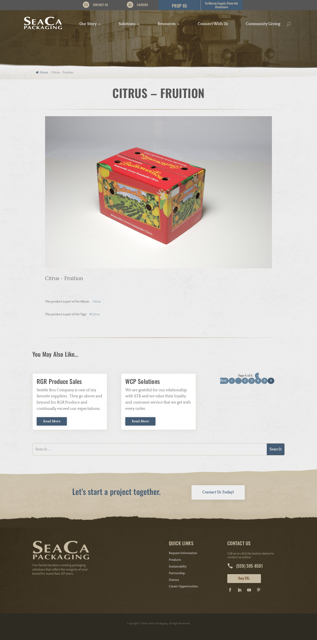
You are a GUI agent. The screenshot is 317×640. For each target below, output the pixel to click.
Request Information (183, 553)
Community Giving (263, 24)
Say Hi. (244, 578)
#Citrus (94, 314)
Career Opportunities (183, 586)
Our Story (88, 24)
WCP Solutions (142, 381)
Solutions (127, 24)
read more (51, 421)
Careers (142, 4)
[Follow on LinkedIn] (239, 590)
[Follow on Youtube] (249, 590)
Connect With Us (213, 24)
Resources (167, 24)
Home (44, 72)
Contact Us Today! (218, 492)
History (174, 580)
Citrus (97, 301)
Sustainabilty (178, 566)
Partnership (177, 573)
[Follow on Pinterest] (258, 590)
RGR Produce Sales (59, 381)
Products (175, 560)
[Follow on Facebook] (230, 590)
